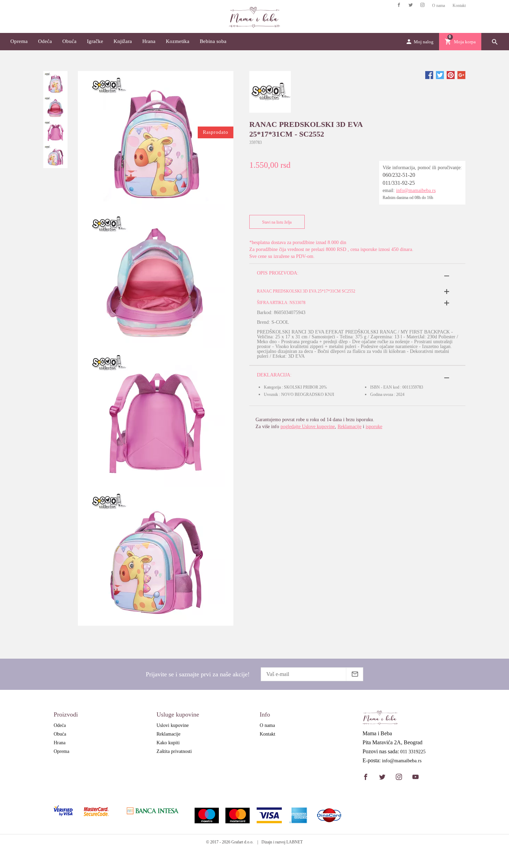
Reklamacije (349, 426)
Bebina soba (213, 41)
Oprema (19, 41)
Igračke (95, 41)
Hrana (148, 41)
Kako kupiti (168, 742)
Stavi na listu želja (277, 222)
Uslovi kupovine (173, 725)
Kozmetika (177, 41)
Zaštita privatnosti (174, 751)
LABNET (294, 842)
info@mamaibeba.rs (416, 190)
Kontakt (459, 5)
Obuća (69, 41)
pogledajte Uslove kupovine (307, 426)
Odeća (45, 41)
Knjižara (123, 41)
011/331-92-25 (399, 183)
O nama (438, 5)
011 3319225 (413, 751)
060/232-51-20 (399, 175)
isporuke (374, 426)
